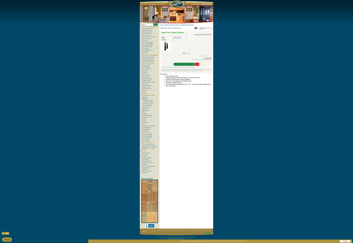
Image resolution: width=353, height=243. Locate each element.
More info (245, 241)
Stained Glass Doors (146, 80)
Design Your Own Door (147, 46)
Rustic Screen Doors (146, 35)
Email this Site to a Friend (147, 162)
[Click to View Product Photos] (186, 53)
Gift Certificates (145, 159)
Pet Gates (144, 119)
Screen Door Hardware (147, 134)
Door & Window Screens (147, 50)
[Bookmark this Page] (198, 28)
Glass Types (145, 98)
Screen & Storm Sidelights (147, 43)
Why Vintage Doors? (154, 4)
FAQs (178, 230)
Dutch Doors (144, 73)
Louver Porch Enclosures (147, 62)
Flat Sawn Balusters (146, 129)
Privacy (187, 230)
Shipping (168, 230)
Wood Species (145, 97)
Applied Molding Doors (147, 88)
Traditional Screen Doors (147, 28)
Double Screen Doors (146, 38)
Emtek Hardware (145, 139)
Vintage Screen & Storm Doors (149, 27)
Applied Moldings (145, 110)
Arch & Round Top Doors (147, 78)
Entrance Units (145, 83)
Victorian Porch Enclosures (148, 58)
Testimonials (144, 164)
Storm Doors (144, 53)
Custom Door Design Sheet (148, 144)
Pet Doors (144, 120)
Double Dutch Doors (146, 87)
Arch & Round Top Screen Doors (149, 36)
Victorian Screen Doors (147, 30)
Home (142, 4)
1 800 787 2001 (206, 4)
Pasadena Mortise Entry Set (187, 25)
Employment (144, 172)
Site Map (144, 231)
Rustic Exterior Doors (146, 68)
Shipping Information (146, 167)
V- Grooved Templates (148, 100)
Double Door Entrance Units (148, 82)
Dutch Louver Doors (146, 75)
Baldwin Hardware (146, 141)
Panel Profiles (145, 108)
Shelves (143, 112)
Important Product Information (148, 166)
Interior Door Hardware (147, 137)
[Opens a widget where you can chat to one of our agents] (7, 239)
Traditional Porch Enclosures (148, 57)
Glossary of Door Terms (147, 171)
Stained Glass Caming (148, 105)
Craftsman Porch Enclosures (148, 60)
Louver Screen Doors (146, 33)
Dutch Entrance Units (146, 85)
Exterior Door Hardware (147, 136)
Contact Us (162, 4)
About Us (146, 4)
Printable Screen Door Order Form (149, 146)
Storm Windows (145, 51)
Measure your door (146, 152)
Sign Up (208, 232)
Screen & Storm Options (147, 45)
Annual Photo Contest (146, 161)
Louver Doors (145, 72)
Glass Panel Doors (146, 67)
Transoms (144, 92)
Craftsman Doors (145, 77)
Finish (163, 37)
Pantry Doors (145, 40)
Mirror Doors (144, 93)
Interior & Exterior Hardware (171, 25)
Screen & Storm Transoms (148, 41)
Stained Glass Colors (147, 103)
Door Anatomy (145, 169)
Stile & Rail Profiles (146, 107)
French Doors (145, 70)
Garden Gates (145, 122)
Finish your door (145, 154)
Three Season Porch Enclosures (149, 55)
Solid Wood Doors (146, 65)
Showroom (173, 230)
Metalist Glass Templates (147, 115)
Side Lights (144, 90)
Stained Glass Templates (148, 102)
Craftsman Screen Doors (147, 31)
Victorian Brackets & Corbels (148, 125)
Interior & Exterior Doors (148, 63)
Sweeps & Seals (145, 48)
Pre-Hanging (144, 113)
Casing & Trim (145, 130)
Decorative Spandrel (146, 127)
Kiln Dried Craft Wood (146, 157)
